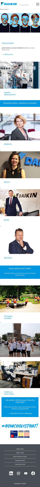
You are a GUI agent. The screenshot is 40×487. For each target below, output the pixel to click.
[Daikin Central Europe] (9, 4)
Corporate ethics (20, 460)
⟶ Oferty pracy (7, 54)
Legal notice (20, 449)
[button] (34, 4)
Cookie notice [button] (20, 453)
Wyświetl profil (23, 5)
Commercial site (20, 464)
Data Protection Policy (20, 456)
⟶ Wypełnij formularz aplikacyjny (20, 413)
